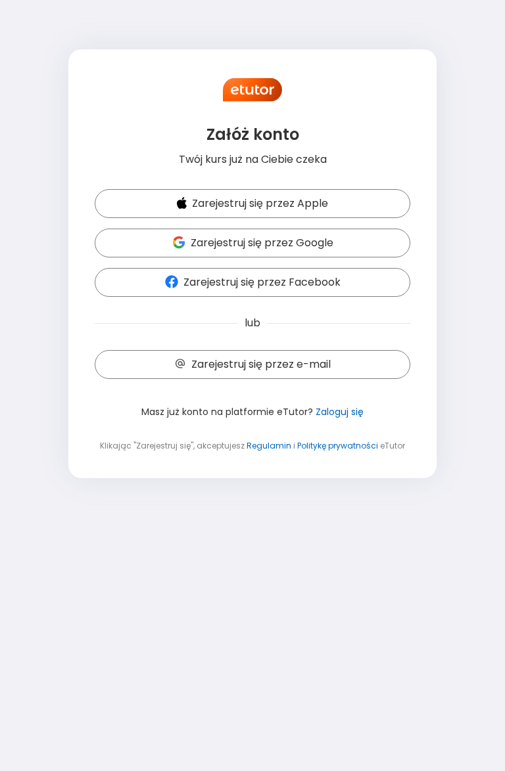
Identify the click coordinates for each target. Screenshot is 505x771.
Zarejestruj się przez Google (262, 242)
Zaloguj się (340, 411)
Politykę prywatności (337, 445)
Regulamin (269, 445)
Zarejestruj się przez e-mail (261, 364)
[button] (252, 204)
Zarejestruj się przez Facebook (262, 282)
